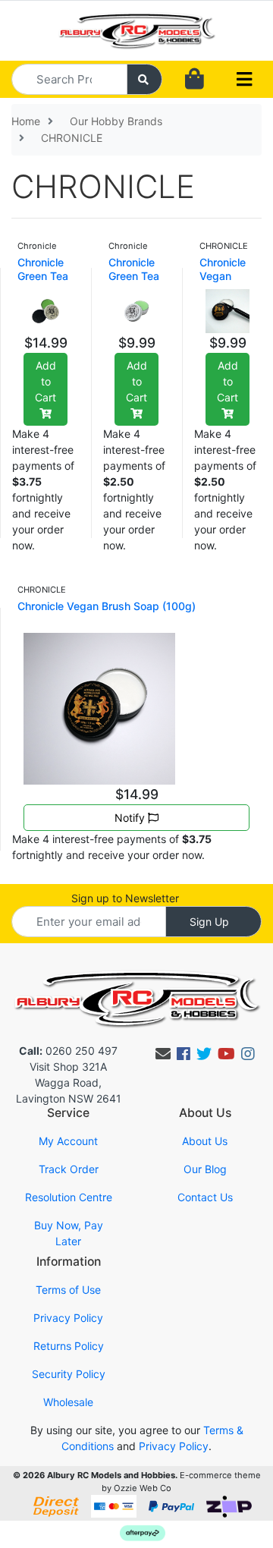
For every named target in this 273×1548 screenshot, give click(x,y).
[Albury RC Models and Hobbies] (136, 29)
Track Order (69, 1169)
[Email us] (163, 1054)
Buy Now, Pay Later (68, 1233)
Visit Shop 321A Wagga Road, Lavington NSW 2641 (68, 1082)
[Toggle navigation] (244, 79)
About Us (205, 1140)
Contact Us (205, 1197)
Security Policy (68, 1373)
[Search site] (145, 79)
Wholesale (68, 1401)
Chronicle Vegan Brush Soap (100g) (106, 605)
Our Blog (205, 1169)
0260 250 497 (68, 1050)
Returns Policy (68, 1345)
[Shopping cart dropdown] (194, 79)
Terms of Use (68, 1289)
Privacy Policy (68, 1317)
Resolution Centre (68, 1197)
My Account (68, 1140)
